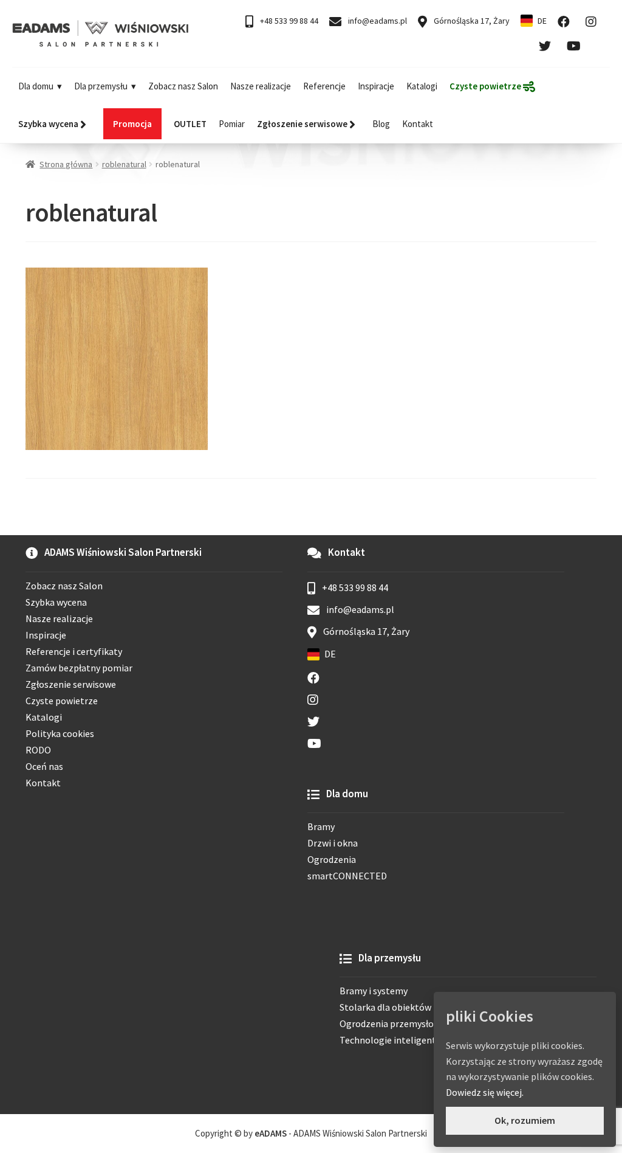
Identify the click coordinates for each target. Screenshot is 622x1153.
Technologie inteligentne (393, 1040)
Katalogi (421, 86)
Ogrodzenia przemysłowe (392, 1023)
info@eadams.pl (376, 20)
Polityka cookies (60, 733)
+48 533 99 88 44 (288, 20)
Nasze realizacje (260, 86)
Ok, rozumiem (524, 1120)
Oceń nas (44, 766)
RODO (38, 750)
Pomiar (232, 124)
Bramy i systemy (374, 991)
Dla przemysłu (101, 86)
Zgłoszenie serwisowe (71, 684)
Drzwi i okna (332, 843)
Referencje (324, 86)
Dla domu (35, 86)
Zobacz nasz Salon (183, 86)
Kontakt (417, 124)
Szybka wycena (56, 602)
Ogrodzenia (331, 859)
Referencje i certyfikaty (74, 651)
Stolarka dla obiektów (385, 1007)
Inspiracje (376, 86)
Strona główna (65, 164)
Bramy (321, 826)
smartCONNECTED (347, 876)
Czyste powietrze (62, 700)
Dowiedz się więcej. (485, 1092)
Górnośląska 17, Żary (471, 20)
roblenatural (124, 164)
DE (542, 20)
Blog (381, 124)
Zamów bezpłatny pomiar (79, 668)
